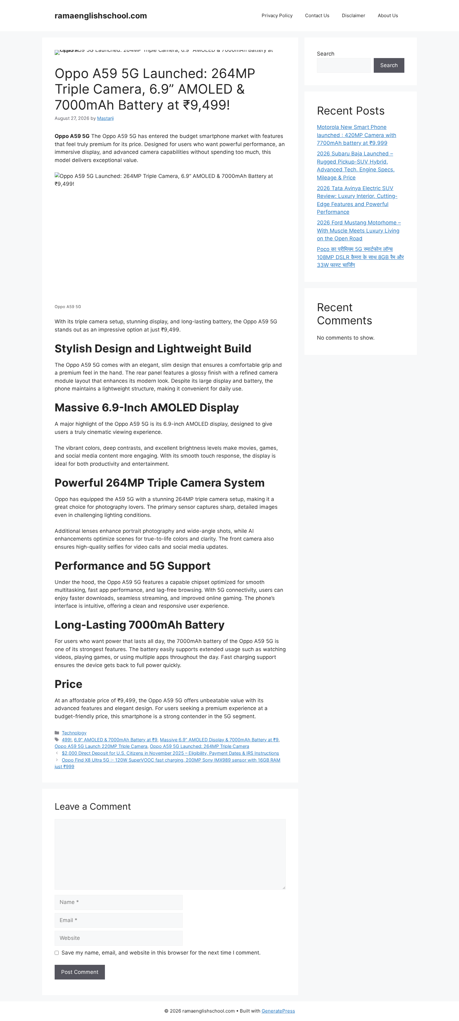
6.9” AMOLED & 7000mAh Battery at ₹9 (115, 739)
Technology (74, 732)
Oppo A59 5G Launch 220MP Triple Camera (101, 746)
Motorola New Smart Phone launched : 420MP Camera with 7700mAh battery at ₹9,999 (356, 135)
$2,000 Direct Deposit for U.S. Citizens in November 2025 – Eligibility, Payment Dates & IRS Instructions (170, 753)
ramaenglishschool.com (101, 15)
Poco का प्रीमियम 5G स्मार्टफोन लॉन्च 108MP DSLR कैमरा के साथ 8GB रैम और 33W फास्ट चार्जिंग (360, 257)
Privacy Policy (277, 15)
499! (67, 739)
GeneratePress (278, 1011)
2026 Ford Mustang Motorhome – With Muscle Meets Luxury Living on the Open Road (359, 230)
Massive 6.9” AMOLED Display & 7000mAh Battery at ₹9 (219, 739)
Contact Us (317, 15)
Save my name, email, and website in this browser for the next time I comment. (161, 953)
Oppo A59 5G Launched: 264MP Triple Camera (199, 746)
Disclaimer (353, 15)
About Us (388, 15)
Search (325, 54)
